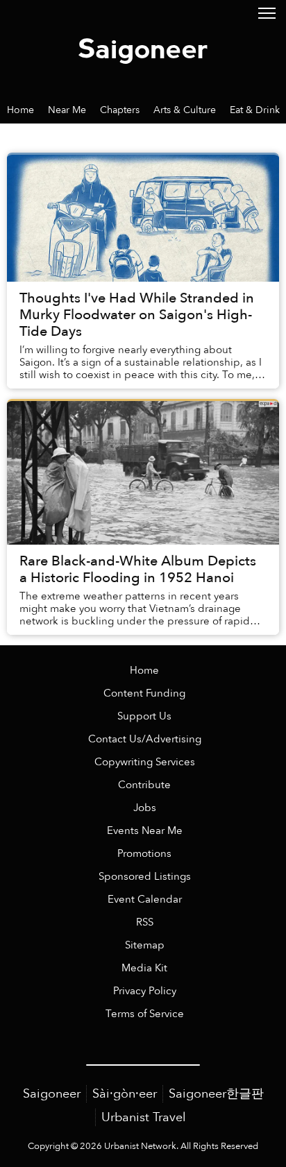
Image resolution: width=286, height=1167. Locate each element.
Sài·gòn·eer (124, 1093)
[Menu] (267, 12)
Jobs (144, 808)
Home (144, 670)
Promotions (144, 853)
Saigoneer (52, 1093)
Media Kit (144, 968)
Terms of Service (145, 1014)
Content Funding (144, 693)
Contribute (144, 785)
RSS (144, 922)
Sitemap (145, 945)
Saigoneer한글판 (216, 1093)
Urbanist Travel (143, 1117)
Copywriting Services (144, 762)
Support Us (144, 716)
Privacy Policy (144, 991)
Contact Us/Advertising (144, 739)
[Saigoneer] (142, 48)
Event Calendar (145, 899)
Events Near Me (145, 831)
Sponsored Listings (145, 876)
